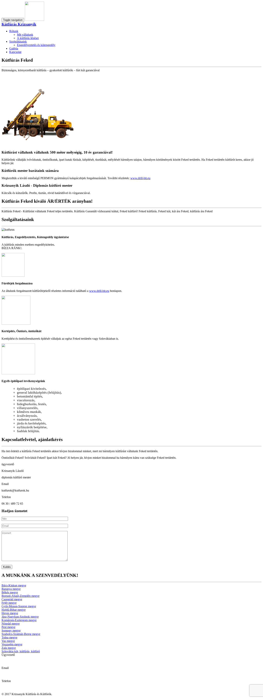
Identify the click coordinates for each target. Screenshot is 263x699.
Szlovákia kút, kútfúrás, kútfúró (21, 651)
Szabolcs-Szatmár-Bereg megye (21, 634)
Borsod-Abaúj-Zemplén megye (20, 595)
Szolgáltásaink (18, 41)
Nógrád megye (11, 623)
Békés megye (10, 592)
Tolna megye (9, 637)
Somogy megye (11, 630)
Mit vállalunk (25, 34)
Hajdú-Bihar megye (14, 609)
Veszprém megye (12, 644)
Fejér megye (9, 602)
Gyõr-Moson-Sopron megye (19, 606)
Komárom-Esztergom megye (19, 620)
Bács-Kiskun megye (14, 585)
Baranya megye (11, 589)
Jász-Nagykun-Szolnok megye (20, 616)
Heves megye (10, 613)
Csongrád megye (12, 599)
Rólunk (13, 31)
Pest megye (8, 627)
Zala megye (9, 647)
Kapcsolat (15, 52)
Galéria (13, 48)
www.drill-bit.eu (140, 178)
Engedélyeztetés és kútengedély (36, 45)
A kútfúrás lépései (28, 38)
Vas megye (8, 641)
